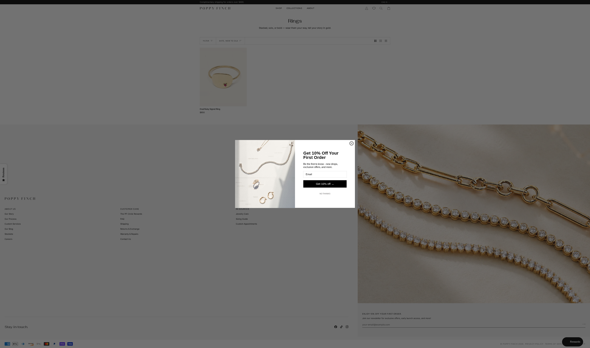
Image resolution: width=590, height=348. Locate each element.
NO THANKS (325, 194)
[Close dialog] (351, 143)
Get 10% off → (325, 183)
